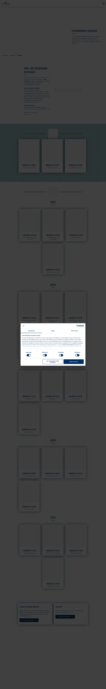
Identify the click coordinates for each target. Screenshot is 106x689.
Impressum (48, 348)
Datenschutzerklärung (69, 344)
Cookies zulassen (73, 361)
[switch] (45, 355)
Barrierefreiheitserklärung (33, 348)
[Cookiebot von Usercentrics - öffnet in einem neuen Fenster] (77, 326)
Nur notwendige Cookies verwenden (53, 361)
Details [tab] (53, 330)
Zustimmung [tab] (31, 330)
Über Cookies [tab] (74, 330)
